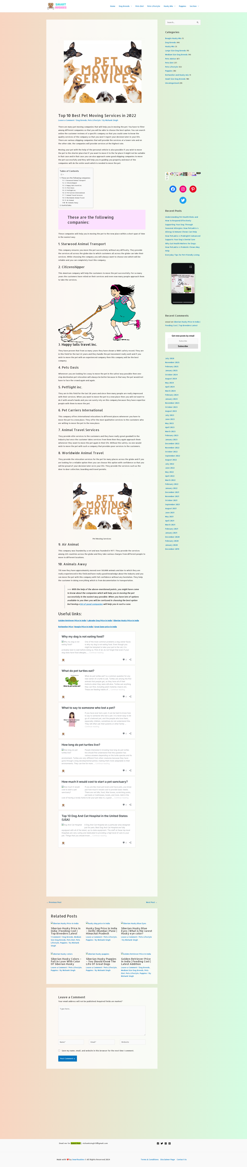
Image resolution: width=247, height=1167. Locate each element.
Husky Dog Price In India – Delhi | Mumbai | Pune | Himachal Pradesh (101, 931)
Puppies (182, 6)
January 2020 (171, 545)
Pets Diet (139, 6)
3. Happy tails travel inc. (73, 185)
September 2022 (172, 456)
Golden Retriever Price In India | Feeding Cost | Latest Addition (136, 961)
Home (112, 6)
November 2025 (172, 362)
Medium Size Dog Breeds (132, 970)
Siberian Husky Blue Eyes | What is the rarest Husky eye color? (136, 931)
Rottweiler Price (65, 627)
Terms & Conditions (150, 1159)
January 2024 (171, 399)
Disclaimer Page (167, 1159)
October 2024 (171, 375)
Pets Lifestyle (153, 6)
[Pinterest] (169, 1143)
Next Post (151, 902)
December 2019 (172, 549)
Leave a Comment (66, 120)
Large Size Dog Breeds (175, 50)
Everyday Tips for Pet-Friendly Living (182, 255)
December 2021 (172, 492)
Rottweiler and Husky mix (177, 75)
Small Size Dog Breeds (175, 79)
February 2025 (171, 366)
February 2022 (171, 484)
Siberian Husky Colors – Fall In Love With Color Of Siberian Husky (66, 961)
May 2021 (169, 516)
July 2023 (169, 415)
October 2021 (171, 500)
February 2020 (172, 541)
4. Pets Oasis (69, 188)
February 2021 (171, 529)
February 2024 (171, 395)
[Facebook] (158, 1143)
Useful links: (66, 205)
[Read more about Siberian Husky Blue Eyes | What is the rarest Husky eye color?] (133, 923)
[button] (167, 176)
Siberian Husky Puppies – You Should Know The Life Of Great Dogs (101, 961)
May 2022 (169, 472)
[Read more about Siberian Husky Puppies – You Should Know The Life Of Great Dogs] (97, 954)
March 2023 (170, 431)
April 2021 (169, 521)
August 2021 (171, 508)
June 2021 (169, 512)
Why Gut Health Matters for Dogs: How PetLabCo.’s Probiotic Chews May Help (182, 247)
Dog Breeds (124, 6)
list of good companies (91, 604)
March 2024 (170, 391)
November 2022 (172, 448)
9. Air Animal (69, 200)
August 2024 (171, 378)
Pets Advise (170, 59)
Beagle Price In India (83, 627)
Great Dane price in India (105, 627)
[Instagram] (166, 1143)
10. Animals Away (72, 203)
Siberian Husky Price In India (126, 620)
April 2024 (170, 387)
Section (193, 6)
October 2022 (171, 452)
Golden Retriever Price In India (72, 620)
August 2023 (171, 411)
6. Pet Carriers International (75, 193)
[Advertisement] (101, 868)
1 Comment (56, 937)
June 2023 (170, 419)
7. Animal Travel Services (73, 195)
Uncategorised (172, 83)
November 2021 (172, 496)
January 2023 (171, 439)
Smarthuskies (78, 1159)
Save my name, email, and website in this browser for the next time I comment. (98, 1051)
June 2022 (170, 468)
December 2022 (172, 443)
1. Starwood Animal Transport (75, 180)
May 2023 (169, 423)
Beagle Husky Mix (173, 38)
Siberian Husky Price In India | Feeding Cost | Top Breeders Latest (66, 931)
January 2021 (171, 533)
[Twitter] (162, 1143)
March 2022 (170, 480)
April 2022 (169, 476)
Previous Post (54, 902)
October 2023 (171, 407)
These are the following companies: (76, 178)
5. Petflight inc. (70, 190)
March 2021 (170, 525)
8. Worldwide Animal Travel (74, 198)
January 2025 (171, 370)
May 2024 (169, 383)
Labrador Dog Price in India (99, 620)
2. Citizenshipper (71, 183)
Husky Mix (168, 6)
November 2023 (172, 403)
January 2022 (171, 488)
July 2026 (169, 358)
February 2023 (171, 435)
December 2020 (172, 537)
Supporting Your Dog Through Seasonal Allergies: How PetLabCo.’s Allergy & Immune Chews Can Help (182, 228)
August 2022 (171, 460)
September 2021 (172, 504)
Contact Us (182, 1159)
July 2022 (169, 464)
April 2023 (169, 427)
